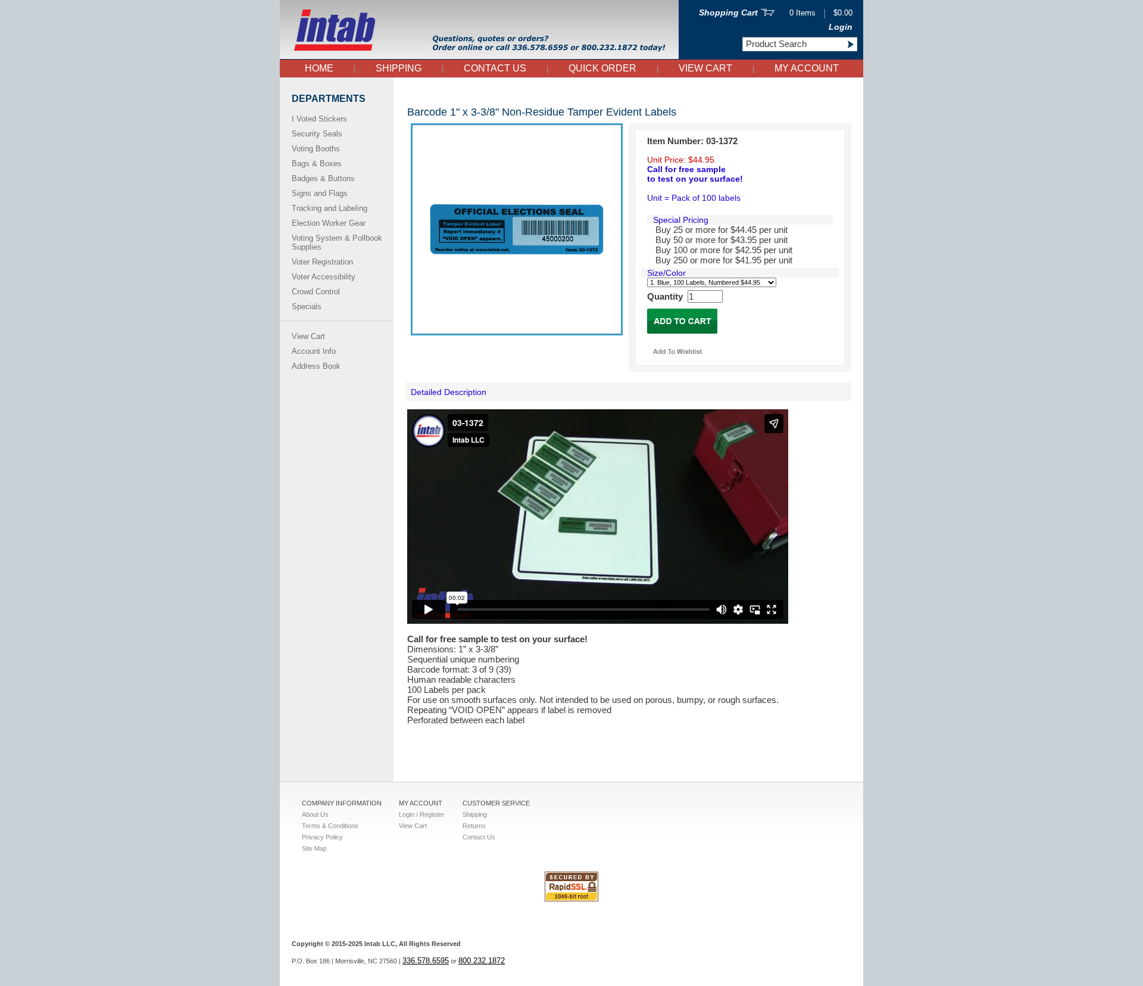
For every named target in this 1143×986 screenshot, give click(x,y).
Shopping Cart (728, 12)
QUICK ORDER (602, 68)
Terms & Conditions (330, 825)
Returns (474, 825)
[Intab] (479, 56)
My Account (807, 68)
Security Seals (317, 133)
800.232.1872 (481, 960)
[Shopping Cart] (768, 13)
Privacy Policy (322, 837)
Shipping (398, 68)
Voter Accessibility (323, 276)
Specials (306, 306)
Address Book (316, 366)
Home (319, 68)
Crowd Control (316, 291)
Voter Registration (322, 261)
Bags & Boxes (317, 163)
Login (840, 27)
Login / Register (421, 814)
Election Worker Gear (329, 223)
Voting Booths (316, 148)
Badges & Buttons (323, 178)
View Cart (705, 68)
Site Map (314, 848)
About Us (315, 814)
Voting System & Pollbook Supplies (337, 242)
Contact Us (495, 68)
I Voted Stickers (319, 118)
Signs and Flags (320, 193)
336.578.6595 (425, 960)
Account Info (314, 351)
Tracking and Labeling (329, 208)
